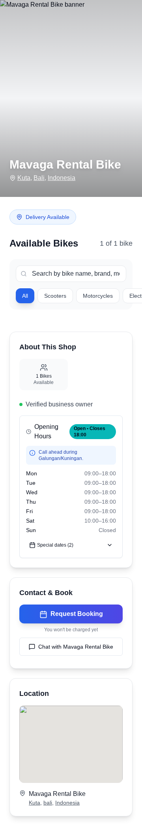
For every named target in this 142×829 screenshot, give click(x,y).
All (25, 296)
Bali (39, 177)
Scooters (55, 296)
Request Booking (76, 613)
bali (47, 802)
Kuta (23, 177)
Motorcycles (98, 296)
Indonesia (61, 177)
